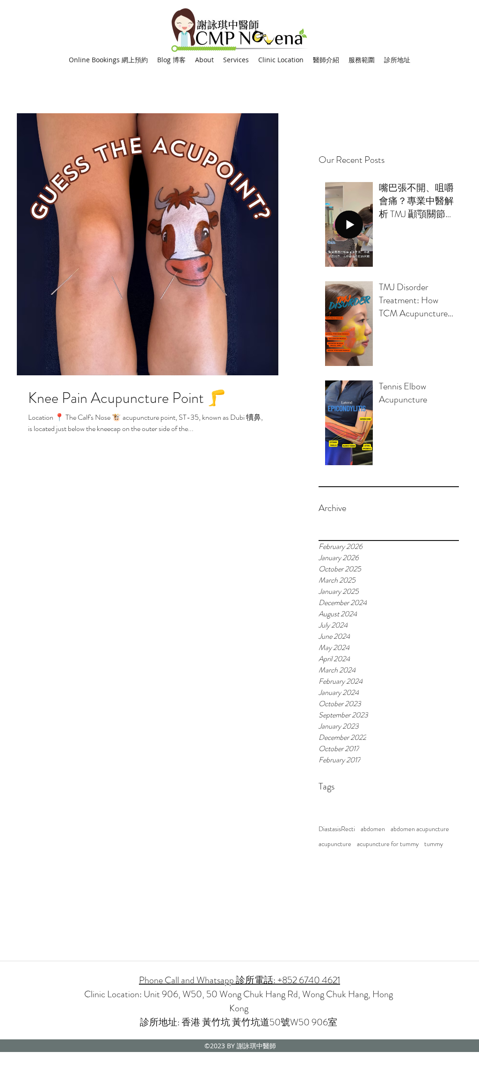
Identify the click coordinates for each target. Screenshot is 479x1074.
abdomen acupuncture (420, 829)
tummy (433, 844)
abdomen (373, 829)
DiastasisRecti (337, 829)
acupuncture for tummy (388, 844)
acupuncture (335, 844)
